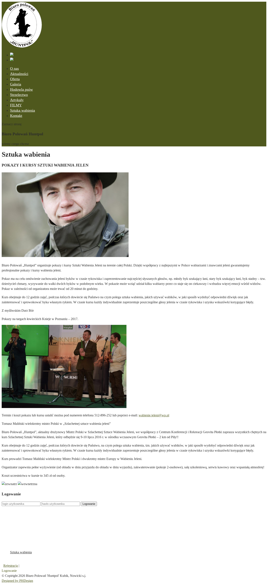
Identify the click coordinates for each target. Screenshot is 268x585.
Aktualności (19, 74)
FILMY (16, 105)
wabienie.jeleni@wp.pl (154, 415)
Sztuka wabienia (22, 110)
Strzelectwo (19, 95)
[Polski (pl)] (18, 55)
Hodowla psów (21, 89)
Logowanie (88, 503)
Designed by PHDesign (17, 580)
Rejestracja (10, 565)
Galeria (15, 84)
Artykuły (17, 100)
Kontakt (16, 116)
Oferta (15, 79)
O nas (14, 68)
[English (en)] (20, 60)
